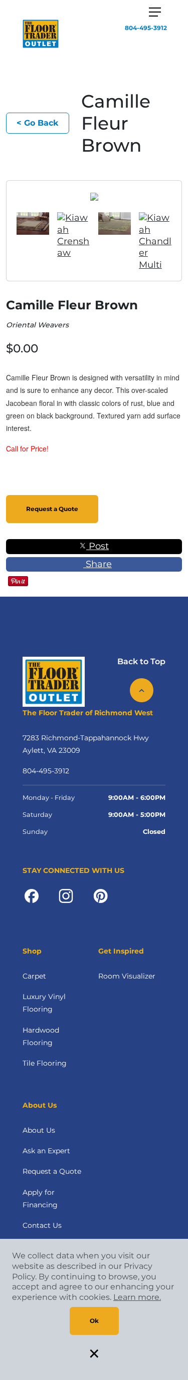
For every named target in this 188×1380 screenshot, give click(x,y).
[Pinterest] (100, 895)
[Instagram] (66, 895)
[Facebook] (32, 895)
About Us (39, 1130)
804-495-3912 (146, 28)
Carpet (34, 976)
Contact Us (42, 1225)
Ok (94, 1320)
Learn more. (137, 1297)
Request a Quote (52, 509)
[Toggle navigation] (155, 12)
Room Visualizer (126, 976)
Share (97, 564)
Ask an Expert (46, 1150)
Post (97, 546)
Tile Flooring (45, 1063)
